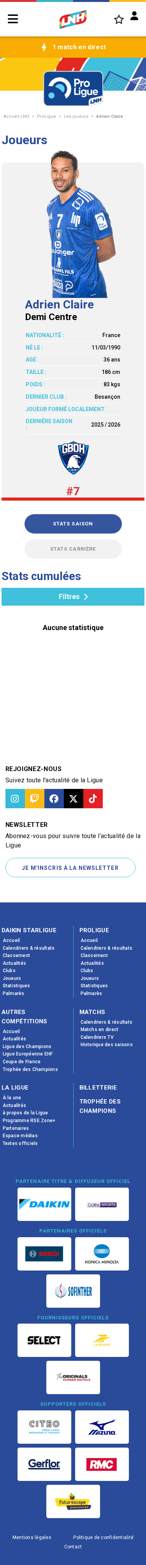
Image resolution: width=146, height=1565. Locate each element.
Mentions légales (31, 1537)
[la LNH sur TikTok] (93, 798)
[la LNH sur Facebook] (54, 798)
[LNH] (73, 19)
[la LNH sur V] (73, 798)
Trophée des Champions (100, 1106)
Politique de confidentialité (103, 1537)
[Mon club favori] (118, 19)
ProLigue (46, 116)
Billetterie (98, 1087)
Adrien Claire (109, 116)
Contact (73, 1547)
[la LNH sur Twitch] (34, 798)
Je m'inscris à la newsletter (70, 868)
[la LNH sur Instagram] (15, 798)
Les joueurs (76, 116)
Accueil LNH (16, 116)
